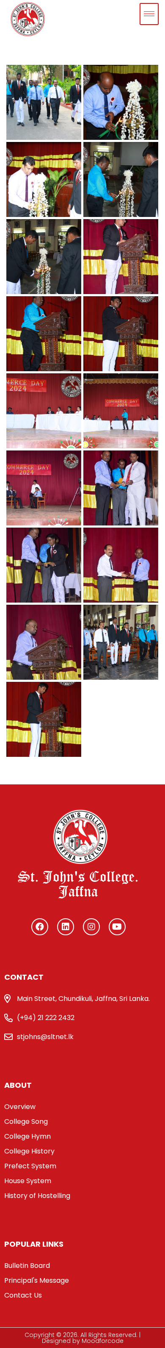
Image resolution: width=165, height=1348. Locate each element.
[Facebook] (39, 926)
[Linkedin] (65, 926)
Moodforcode (102, 1341)
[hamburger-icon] (149, 14)
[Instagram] (91, 926)
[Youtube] (117, 926)
